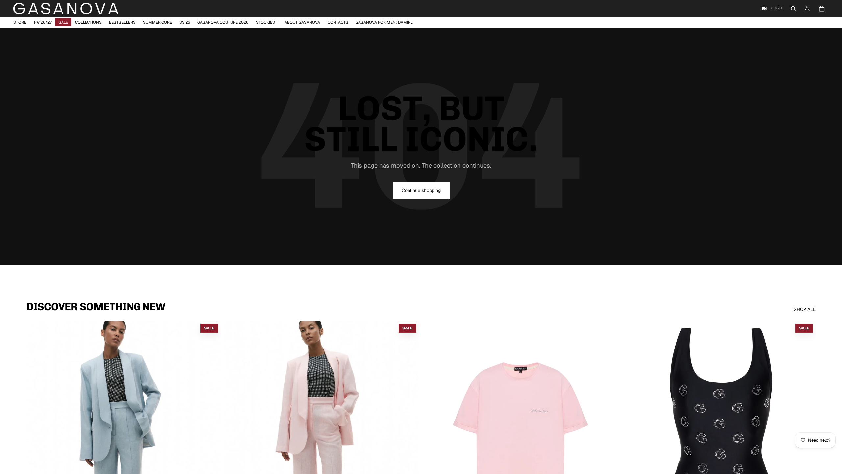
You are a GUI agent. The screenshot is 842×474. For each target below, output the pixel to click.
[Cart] (821, 8)
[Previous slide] (234, 442)
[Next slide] (409, 442)
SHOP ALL (805, 309)
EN (764, 8)
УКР (778, 8)
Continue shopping (421, 190)
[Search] (793, 8)
